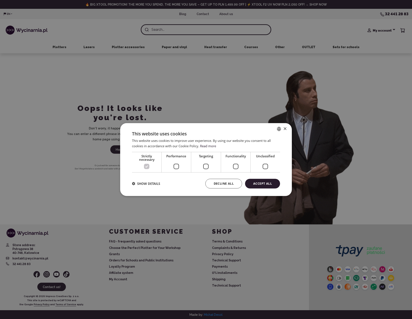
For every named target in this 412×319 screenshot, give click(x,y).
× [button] (284, 128)
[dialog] (206, 159)
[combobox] (279, 129)
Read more (208, 146)
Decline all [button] (224, 183)
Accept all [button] (262, 183)
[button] (146, 183)
